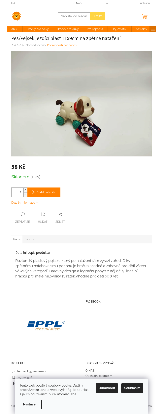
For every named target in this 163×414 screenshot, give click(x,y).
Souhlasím (132, 388)
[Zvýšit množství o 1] (25, 190)
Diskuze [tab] (29, 239)
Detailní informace (23, 202)
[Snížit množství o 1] (25, 194)
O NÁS (78, 3)
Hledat (97, 16)
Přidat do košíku (46, 192)
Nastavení (30, 404)
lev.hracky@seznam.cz (31, 371)
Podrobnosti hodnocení (62, 45)
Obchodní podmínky (98, 375)
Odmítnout (107, 388)
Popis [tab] (16, 239)
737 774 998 (24, 377)
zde (73, 394)
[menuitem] (14, 29)
